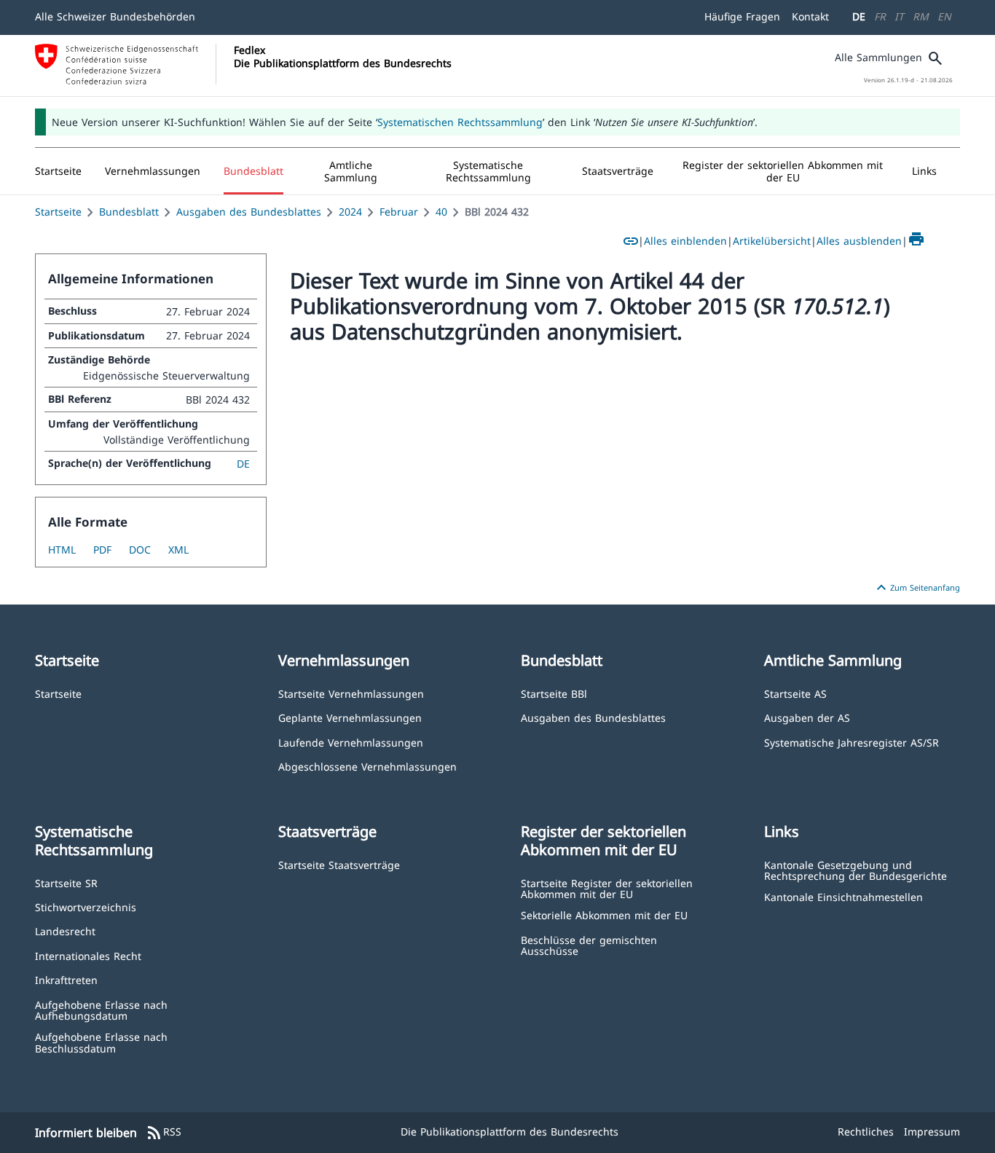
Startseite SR (66, 882)
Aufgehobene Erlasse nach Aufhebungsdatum (101, 1010)
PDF (102, 549)
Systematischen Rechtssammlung (460, 122)
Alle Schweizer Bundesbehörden (115, 16)
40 (441, 212)
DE (858, 16)
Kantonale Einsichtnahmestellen (843, 896)
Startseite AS (795, 693)
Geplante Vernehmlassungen (350, 717)
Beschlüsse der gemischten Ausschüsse (589, 945)
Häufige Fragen (742, 16)
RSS (163, 1132)
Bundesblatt (129, 212)
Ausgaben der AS (807, 717)
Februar (398, 212)
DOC (140, 549)
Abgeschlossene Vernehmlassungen (367, 766)
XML (178, 549)
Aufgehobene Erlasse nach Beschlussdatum (101, 1042)
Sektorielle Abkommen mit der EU (604, 914)
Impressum (932, 1131)
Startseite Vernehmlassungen (351, 693)
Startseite (58, 212)
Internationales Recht (88, 955)
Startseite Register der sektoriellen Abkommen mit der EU (607, 888)
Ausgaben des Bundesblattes (248, 212)
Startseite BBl (554, 693)
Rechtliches (866, 1131)
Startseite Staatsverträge (339, 864)
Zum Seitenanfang (916, 588)
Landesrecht (65, 930)
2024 (350, 212)
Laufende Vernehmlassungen (350, 742)
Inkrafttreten (66, 979)
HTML (62, 549)
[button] (152, 171)
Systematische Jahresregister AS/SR (851, 742)
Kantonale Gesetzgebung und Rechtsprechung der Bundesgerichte (855, 870)
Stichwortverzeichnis (85, 906)
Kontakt (810, 16)
